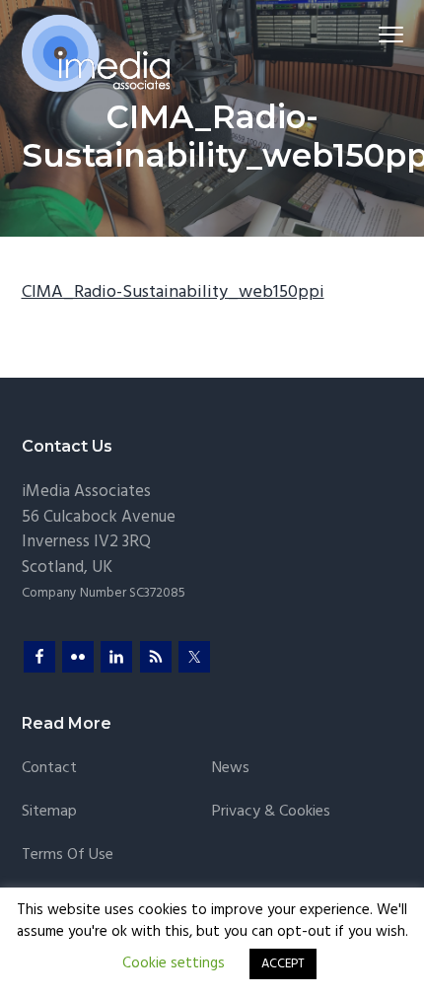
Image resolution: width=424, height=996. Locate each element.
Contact (49, 768)
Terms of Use (67, 855)
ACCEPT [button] (283, 964)
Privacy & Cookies (271, 812)
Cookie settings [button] (173, 963)
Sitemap (49, 812)
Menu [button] (368, 34)
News (230, 768)
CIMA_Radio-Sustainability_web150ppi (173, 292)
